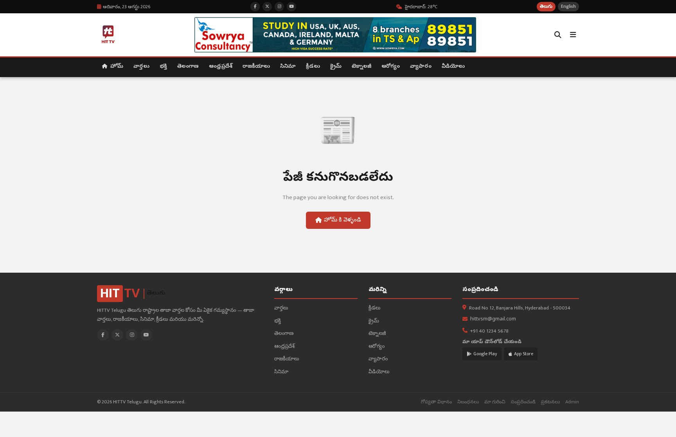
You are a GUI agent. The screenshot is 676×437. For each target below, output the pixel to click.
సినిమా (288, 66)
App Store (523, 354)
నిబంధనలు (468, 402)
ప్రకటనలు (550, 402)
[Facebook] (103, 335)
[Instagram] (132, 335)
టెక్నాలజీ (361, 66)
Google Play (485, 354)
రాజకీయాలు (256, 66)
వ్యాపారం (420, 66)
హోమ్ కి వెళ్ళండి (342, 220)
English (568, 6)
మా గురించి (494, 402)
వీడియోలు (453, 66)
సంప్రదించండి (523, 402)
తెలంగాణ (188, 66)
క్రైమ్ (336, 66)
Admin (572, 402)
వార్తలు (141, 66)
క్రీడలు (313, 66)
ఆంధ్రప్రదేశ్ (220, 66)
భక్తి (163, 66)
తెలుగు (546, 6)
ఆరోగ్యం (390, 66)
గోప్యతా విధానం (436, 402)
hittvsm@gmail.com (493, 319)
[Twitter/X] (117, 335)
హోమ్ (116, 66)
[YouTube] (146, 335)
